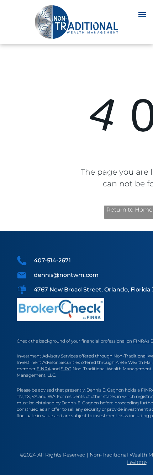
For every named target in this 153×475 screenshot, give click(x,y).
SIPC (66, 368)
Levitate (137, 462)
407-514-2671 (52, 260)
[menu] (142, 14)
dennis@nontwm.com (66, 275)
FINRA (44, 368)
